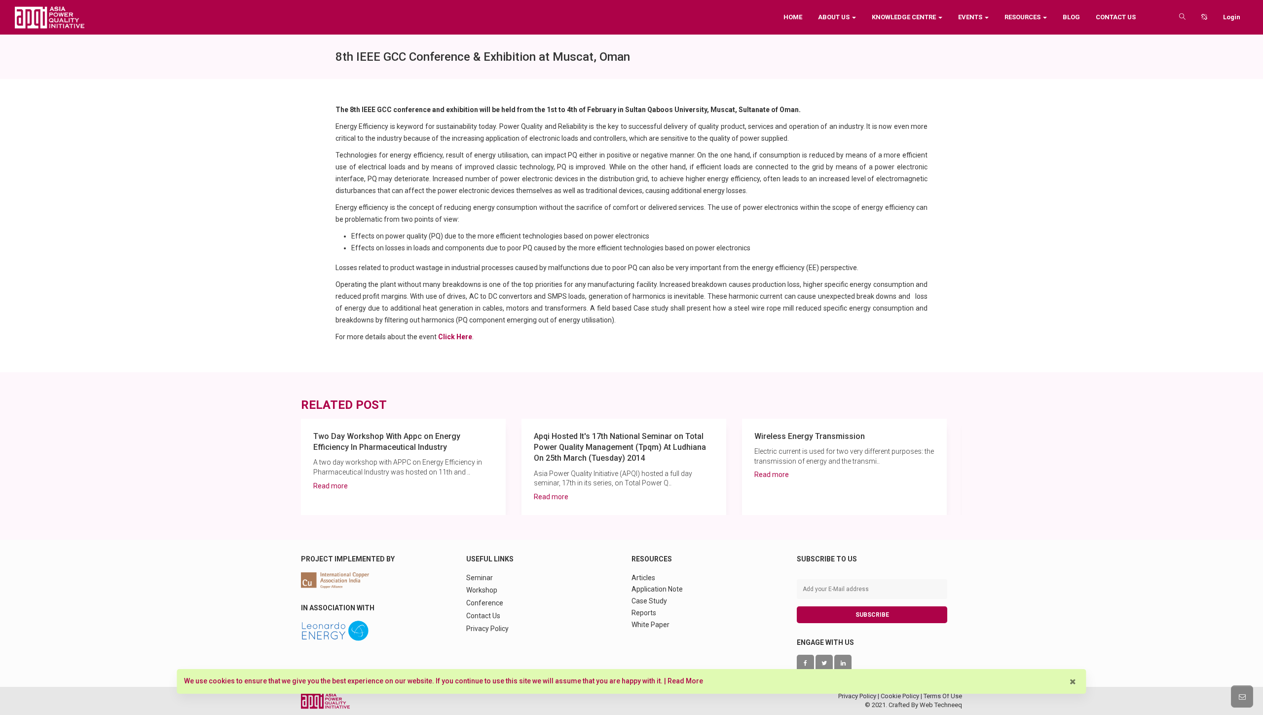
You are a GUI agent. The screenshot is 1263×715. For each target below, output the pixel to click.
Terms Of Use (943, 696)
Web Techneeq (941, 705)
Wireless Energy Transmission (809, 436)
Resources (1023, 17)
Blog (1071, 17)
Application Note (657, 589)
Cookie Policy (900, 696)
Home (792, 17)
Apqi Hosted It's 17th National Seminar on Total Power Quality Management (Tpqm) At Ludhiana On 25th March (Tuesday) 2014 (620, 447)
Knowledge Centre (904, 17)
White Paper (650, 625)
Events (971, 17)
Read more (330, 486)
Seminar (479, 578)
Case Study (649, 601)
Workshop (481, 590)
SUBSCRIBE (872, 614)
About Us (834, 17)
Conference (484, 603)
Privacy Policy (487, 629)
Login (1231, 17)
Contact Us (1116, 17)
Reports (644, 613)
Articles (643, 578)
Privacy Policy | (859, 696)
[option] (403, 467)
